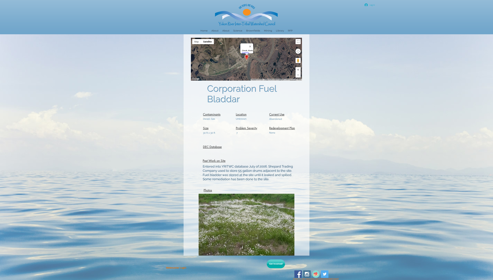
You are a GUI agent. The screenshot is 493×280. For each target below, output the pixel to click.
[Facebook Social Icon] (298, 274)
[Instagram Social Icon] (307, 274)
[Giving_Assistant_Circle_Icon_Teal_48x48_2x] (316, 274)
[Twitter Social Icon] (324, 274)
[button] (246, 225)
